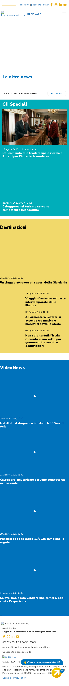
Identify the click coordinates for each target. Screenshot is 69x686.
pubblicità (36, 4)
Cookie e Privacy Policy (14, 677)
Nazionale (31, 149)
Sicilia (29, 202)
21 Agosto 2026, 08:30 (13, 202)
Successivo (57, 93)
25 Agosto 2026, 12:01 (13, 149)
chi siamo (25, 4)
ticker (46, 4)
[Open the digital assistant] (57, 672)
